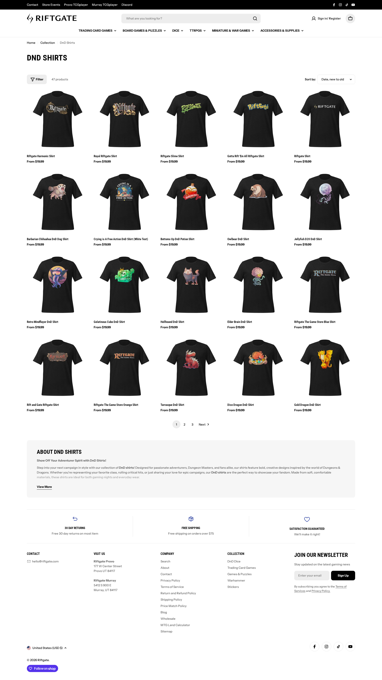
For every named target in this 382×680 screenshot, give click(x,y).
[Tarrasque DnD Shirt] (191, 368)
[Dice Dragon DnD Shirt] (257, 368)
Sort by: (310, 79)
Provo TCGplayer (76, 5)
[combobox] (191, 18)
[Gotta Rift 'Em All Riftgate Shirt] (257, 119)
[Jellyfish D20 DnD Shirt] (324, 202)
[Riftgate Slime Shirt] (191, 119)
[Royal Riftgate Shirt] (124, 119)
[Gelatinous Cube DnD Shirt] (124, 285)
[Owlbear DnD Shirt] (257, 202)
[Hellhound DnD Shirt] (191, 285)
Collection (47, 43)
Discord (127, 5)
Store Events (51, 5)
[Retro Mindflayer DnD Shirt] (57, 285)
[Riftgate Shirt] (324, 119)
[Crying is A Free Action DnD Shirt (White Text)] (124, 202)
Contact (32, 5)
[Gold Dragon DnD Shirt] (324, 368)
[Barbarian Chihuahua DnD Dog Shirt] (57, 202)
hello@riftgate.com (45, 561)
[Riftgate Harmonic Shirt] (57, 119)
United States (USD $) (47, 648)
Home (31, 43)
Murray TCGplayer (105, 5)
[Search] (255, 18)
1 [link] (176, 424)
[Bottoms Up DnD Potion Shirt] (191, 202)
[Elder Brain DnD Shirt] (257, 285)
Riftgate (43, 660)
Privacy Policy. (321, 591)
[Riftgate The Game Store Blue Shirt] (324, 285)
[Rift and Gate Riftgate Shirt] (57, 368)
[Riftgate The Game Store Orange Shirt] (124, 368)
